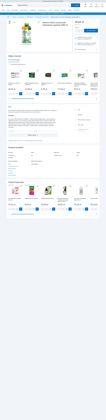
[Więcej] (97, 49)
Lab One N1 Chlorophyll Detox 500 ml (80, 199)
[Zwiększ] (81, 30)
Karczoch (10, 170)
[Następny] (96, 98)
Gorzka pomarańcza (13, 166)
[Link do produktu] (15, 82)
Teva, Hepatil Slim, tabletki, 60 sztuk (14, 199)
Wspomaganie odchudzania (42, 17)
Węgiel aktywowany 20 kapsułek (46, 84)
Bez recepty (21, 17)
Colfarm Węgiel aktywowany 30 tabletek (31, 84)
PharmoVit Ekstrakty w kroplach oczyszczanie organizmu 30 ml (63, 200)
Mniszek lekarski (12, 175)
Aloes (9, 164)
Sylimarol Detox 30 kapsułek (64, 83)
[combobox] (43, 5)
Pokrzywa (10, 173)
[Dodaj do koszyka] (20, 93)
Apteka (8, 17)
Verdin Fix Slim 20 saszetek (31, 198)
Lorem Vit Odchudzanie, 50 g (97, 198)
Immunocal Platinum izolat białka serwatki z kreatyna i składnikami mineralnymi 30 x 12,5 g (97, 85)
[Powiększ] (14, 22)
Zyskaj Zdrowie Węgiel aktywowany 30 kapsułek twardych (80, 85)
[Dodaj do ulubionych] (38, 22)
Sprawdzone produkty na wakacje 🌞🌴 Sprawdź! (53, 1)
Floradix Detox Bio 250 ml (47, 198)
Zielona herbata (12, 168)
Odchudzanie (30, 17)
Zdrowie (14, 17)
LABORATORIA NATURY (18, 140)
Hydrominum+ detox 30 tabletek (14, 84)
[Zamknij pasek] (103, 13)
